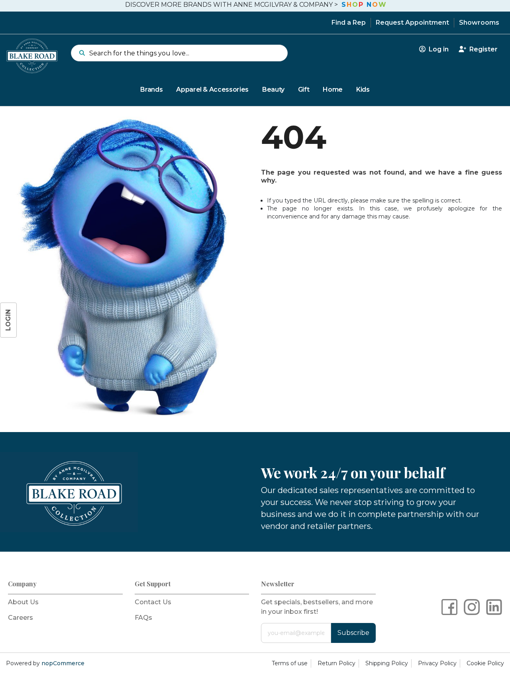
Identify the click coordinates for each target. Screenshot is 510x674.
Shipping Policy (386, 663)
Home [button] (333, 89)
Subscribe (353, 633)
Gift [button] (304, 89)
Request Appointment (412, 22)
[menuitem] (254, 90)
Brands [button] (151, 89)
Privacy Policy (437, 663)
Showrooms (479, 22)
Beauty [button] (273, 89)
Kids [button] (363, 89)
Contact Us (153, 602)
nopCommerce (62, 663)
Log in (438, 49)
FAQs (143, 617)
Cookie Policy (485, 663)
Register (483, 49)
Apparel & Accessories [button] (212, 89)
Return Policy (336, 663)
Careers (20, 617)
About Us (23, 602)
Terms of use (290, 663)
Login (8, 320)
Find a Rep (349, 22)
